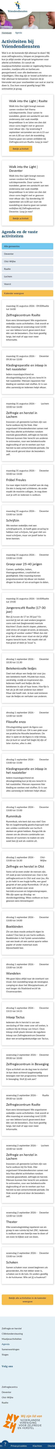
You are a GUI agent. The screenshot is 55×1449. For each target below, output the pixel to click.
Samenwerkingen (10, 1349)
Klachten (37, 1445)
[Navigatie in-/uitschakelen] (51, 6)
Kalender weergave (14, 293)
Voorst (7, 284)
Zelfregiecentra (9, 1386)
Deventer (9, 253)
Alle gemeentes (12, 246)
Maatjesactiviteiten (12, 1338)
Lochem (8, 276)
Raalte (7, 268)
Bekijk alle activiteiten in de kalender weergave (27, 1299)
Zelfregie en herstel (12, 1328)
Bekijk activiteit (21, 148)
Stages (5, 1354)
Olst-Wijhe (10, 261)
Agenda (6, 1344)
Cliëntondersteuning (12, 1333)
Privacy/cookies (19, 1445)
